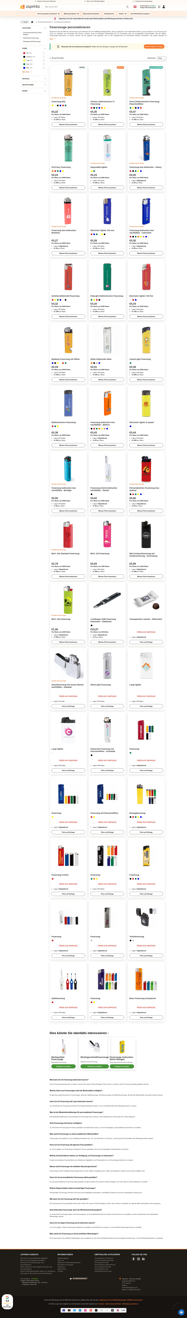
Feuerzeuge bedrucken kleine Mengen (32, 33)
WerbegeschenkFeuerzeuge (32, 41)
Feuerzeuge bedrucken (45, 22)
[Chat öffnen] (181, 1312)
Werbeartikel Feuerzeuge (31, 38)
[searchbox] (85, 7)
